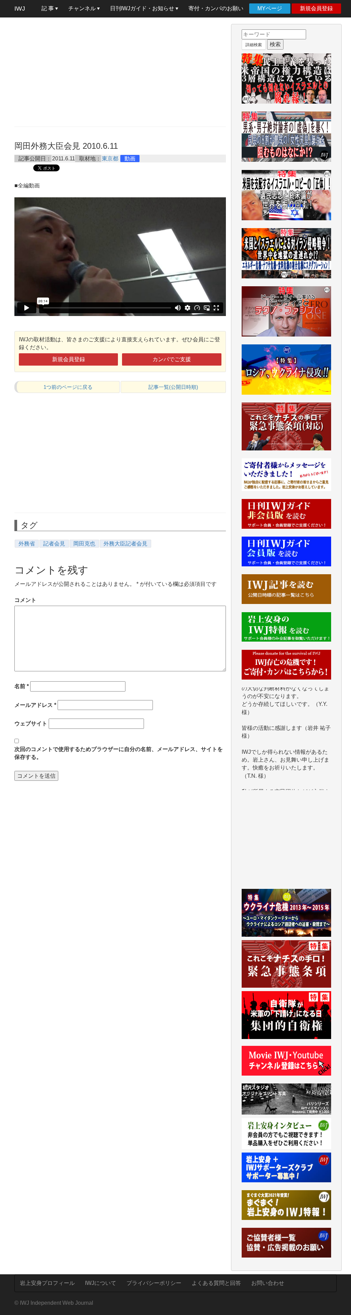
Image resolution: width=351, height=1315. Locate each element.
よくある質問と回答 (216, 1283)
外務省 (27, 544)
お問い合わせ (267, 1283)
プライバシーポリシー (153, 1283)
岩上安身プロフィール (47, 1283)
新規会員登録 (316, 8)
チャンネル (82, 8)
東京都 (110, 158)
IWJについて (100, 1283)
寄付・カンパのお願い (216, 8)
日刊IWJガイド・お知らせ (143, 8)
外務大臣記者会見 (125, 544)
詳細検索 (253, 44)
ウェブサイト (30, 723)
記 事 (48, 8)
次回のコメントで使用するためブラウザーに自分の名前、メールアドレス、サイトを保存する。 (118, 753)
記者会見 (54, 544)
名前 (21, 686)
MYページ (269, 8)
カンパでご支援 (172, 359)
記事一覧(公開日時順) (173, 387)
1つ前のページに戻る (68, 387)
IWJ (19, 8)
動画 (129, 158)
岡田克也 (84, 544)
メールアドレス (35, 705)
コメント (25, 600)
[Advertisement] (120, 72)
